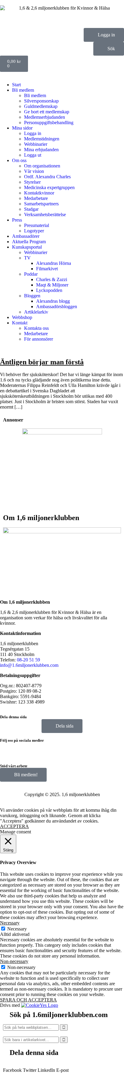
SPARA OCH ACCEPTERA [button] (28, 999)
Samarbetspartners (41, 203)
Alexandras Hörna (53, 263)
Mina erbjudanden (41, 149)
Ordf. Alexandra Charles (47, 176)
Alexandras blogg (53, 301)
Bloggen (32, 295)
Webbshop (22, 317)
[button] (12, 1067)
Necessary (17, 928)
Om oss (19, 160)
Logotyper (34, 230)
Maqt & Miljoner (52, 284)
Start (16, 84)
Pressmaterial (36, 225)
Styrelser (32, 182)
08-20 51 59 (28, 659)
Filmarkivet (47, 268)
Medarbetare (36, 198)
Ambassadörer (25, 236)
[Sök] (64, 1027)
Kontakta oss (36, 328)
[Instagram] (23, 749)
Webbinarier (35, 144)
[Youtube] (56, 749)
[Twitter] (40, 749)
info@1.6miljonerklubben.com (29, 665)
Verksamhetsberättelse (45, 214)
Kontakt (19, 322)
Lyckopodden (49, 290)
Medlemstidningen (41, 138)
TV (27, 257)
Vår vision (34, 171)
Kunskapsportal (27, 247)
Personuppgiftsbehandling (48, 122)
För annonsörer (38, 339)
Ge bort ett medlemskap (46, 111)
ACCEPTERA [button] (14, 826)
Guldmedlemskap (40, 106)
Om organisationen (42, 165)
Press (17, 219)
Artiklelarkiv (36, 311)
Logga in (32, 133)
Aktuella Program (29, 241)
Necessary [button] (10, 922)
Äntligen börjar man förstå (42, 362)
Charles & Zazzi (51, 279)
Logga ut (32, 155)
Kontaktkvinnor (39, 192)
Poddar (31, 274)
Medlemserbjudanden (44, 117)
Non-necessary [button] (14, 961)
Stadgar (31, 209)
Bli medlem (23, 90)
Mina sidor (22, 127)
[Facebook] (7, 749)
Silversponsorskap (41, 100)
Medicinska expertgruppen (49, 187)
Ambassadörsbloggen (56, 306)
